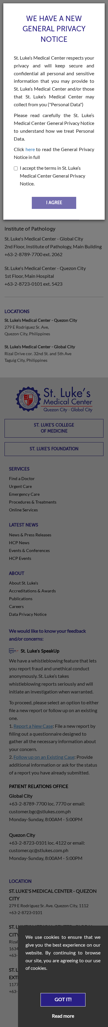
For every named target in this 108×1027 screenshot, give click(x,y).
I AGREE (54, 202)
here (30, 149)
